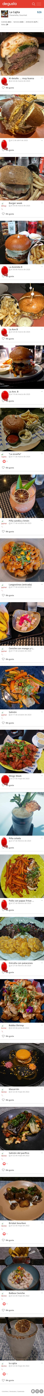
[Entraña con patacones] (22, 938)
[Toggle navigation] (38, 4)
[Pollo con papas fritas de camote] (22, 876)
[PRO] (4, 143)
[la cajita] (22, 1339)
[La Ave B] (22, 305)
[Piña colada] (22, 814)
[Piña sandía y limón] (22, 496)
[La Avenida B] (22, 242)
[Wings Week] (22, 751)
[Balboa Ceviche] (22, 1268)
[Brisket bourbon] (22, 1198)
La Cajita (14, 12)
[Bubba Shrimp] (22, 1001)
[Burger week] (22, 178)
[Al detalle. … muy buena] (22, 54)
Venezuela (12, 1391)
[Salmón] (22, 687)
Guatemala (20, 1391)
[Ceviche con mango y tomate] (22, 624)
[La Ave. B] (22, 367)
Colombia (5, 1391)
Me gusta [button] (9, 87)
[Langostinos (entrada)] (22, 560)
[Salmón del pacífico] (22, 1128)
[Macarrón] (22, 1065)
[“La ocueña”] (22, 429)
